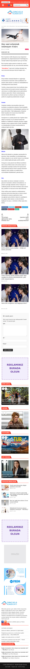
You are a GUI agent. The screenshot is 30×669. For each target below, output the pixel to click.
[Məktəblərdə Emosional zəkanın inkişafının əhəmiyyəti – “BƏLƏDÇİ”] (5, 510)
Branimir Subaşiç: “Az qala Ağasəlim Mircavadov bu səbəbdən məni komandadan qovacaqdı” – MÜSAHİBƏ (13, 401)
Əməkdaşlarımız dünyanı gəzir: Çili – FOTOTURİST (13, 450)
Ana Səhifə (3, 26)
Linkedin (25, 206)
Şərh (4, 323)
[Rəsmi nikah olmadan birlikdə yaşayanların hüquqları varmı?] (15, 469)
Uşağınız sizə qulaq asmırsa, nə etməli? (10, 636)
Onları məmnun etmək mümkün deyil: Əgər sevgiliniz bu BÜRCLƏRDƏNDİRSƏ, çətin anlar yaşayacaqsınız (14, 277)
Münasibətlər (12, 26)
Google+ (19, 206)
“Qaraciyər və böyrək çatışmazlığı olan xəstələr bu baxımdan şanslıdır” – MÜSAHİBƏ (19, 494)
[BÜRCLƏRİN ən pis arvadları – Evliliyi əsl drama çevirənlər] (15, 237)
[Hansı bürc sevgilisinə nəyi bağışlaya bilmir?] (15, 293)
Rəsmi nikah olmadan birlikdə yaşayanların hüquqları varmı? (14, 475)
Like (27, 49)
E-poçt (5, 343)
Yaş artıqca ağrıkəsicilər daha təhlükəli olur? (6, 218)
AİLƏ (8, 26)
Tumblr (4, 208)
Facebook (5, 206)
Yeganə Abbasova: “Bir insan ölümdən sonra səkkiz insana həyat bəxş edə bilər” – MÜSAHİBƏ (14, 425)
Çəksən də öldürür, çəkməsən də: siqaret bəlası (12, 630)
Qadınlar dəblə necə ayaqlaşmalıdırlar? (23, 218)
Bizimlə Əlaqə (21, 666)
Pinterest (11, 208)
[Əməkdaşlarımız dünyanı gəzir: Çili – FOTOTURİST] (15, 444)
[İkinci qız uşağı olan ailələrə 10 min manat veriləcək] (5, 502)
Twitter (12, 206)
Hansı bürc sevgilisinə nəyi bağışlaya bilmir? (14, 303)
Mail (18, 208)
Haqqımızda (14, 666)
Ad (4, 337)
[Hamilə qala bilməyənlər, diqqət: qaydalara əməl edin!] (5, 487)
